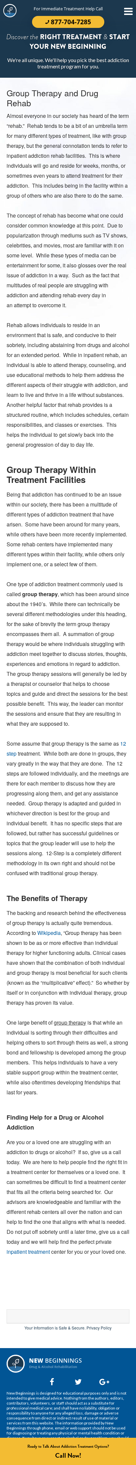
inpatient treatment (28, 1251)
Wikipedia (49, 933)
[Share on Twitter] (76, 1382)
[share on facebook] (52, 1382)
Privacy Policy (99, 1327)
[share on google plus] (101, 1382)
